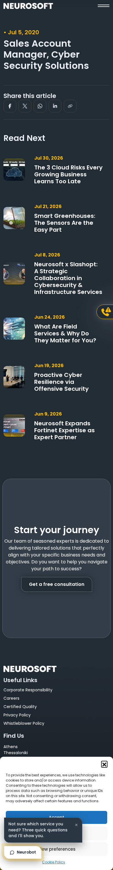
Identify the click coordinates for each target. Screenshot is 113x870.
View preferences (57, 849)
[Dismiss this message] (76, 824)
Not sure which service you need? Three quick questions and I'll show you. (38, 830)
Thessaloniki (15, 753)
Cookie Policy (53, 862)
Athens (10, 747)
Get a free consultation (56, 584)
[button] (104, 764)
